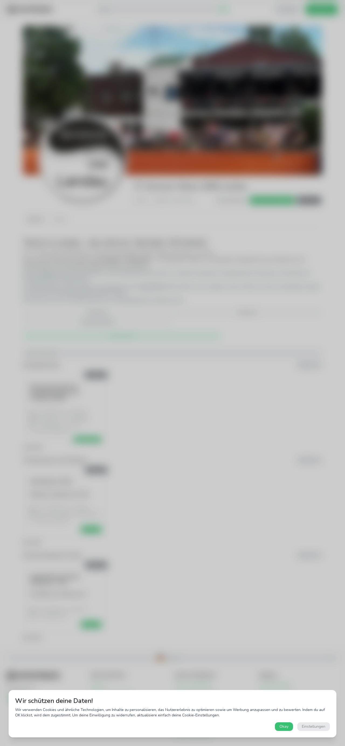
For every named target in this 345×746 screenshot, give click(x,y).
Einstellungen (313, 726)
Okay (284, 726)
